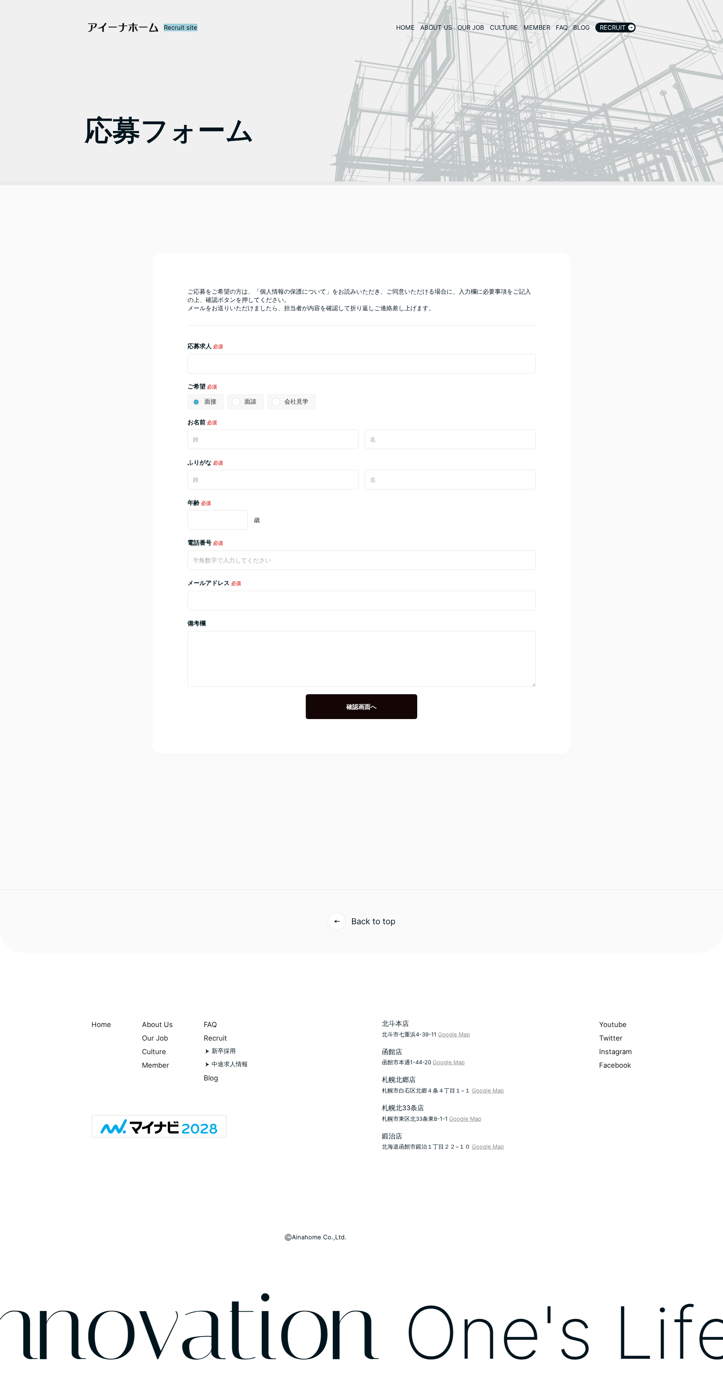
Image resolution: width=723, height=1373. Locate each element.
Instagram (615, 1051)
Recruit (215, 1038)
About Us (157, 1024)
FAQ (210, 1024)
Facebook (615, 1065)
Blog (211, 1078)
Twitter (610, 1038)
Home (101, 1024)
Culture (154, 1051)
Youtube (613, 1024)
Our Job (155, 1038)
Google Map (454, 1034)
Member (155, 1065)
